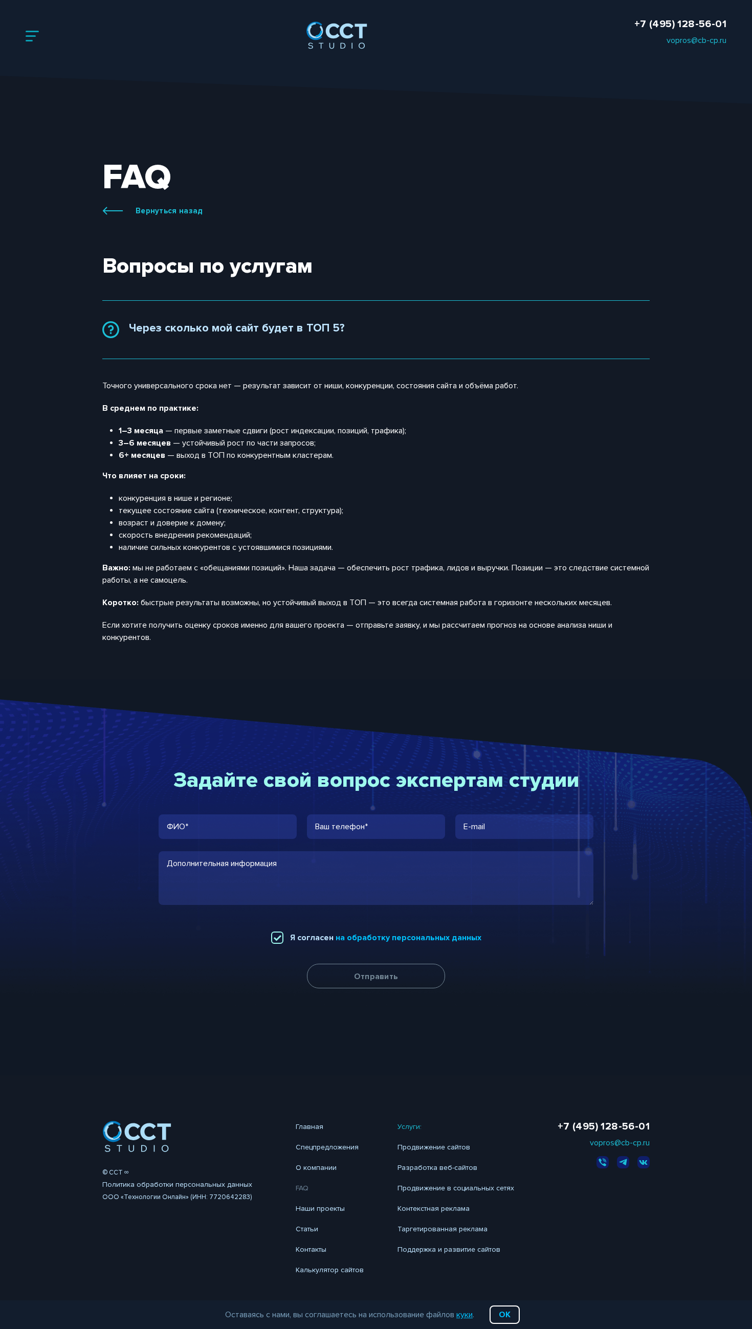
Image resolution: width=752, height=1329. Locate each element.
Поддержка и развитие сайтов (448, 1249)
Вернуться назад (169, 210)
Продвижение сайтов (433, 1147)
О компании (316, 1167)
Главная (309, 1126)
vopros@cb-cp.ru (696, 40)
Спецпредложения (327, 1147)
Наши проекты (320, 1208)
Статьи (307, 1229)
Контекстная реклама (433, 1208)
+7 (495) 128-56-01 (680, 24)
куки (464, 1315)
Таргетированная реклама (442, 1229)
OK (505, 1315)
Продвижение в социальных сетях (455, 1188)
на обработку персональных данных (408, 938)
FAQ (302, 1188)
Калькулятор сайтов (330, 1270)
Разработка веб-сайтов (437, 1167)
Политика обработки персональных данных (177, 1184)
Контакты (311, 1249)
